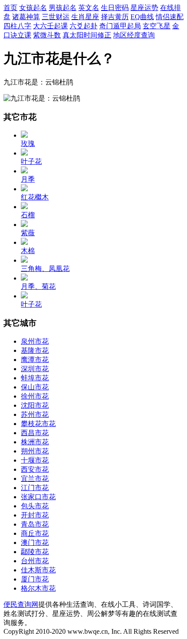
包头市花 (35, 506)
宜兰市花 (35, 478)
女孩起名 (33, 7)
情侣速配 (170, 16)
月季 (28, 179)
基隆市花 (35, 350)
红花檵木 (35, 197)
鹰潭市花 (35, 359)
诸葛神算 (26, 16)
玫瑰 (28, 143)
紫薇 (28, 233)
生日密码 (115, 7)
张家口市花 (38, 496)
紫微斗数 (47, 35)
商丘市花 (35, 533)
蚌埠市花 (35, 378)
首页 (10, 7)
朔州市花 (35, 451)
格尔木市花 (38, 588)
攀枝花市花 (38, 423)
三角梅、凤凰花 (45, 268)
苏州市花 (35, 414)
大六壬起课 (50, 26)
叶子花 (31, 161)
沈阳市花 (35, 405)
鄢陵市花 (35, 551)
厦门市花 (35, 579)
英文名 (88, 7)
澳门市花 (35, 542)
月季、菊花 (38, 286)
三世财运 (56, 16)
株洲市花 (35, 442)
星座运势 (144, 7)
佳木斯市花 (38, 570)
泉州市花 (35, 341)
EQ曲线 (142, 16)
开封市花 (35, 515)
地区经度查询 (134, 35)
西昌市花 (35, 432)
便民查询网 (20, 604)
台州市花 (35, 561)
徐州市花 (35, 396)
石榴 (28, 215)
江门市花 (35, 487)
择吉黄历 (115, 16)
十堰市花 (35, 460)
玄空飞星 (156, 26)
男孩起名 (63, 7)
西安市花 (35, 469)
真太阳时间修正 (87, 35)
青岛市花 (35, 524)
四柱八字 (17, 26)
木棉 (28, 250)
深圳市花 (35, 368)
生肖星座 (85, 16)
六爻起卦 (83, 26)
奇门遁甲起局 (120, 26)
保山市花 (35, 387)
